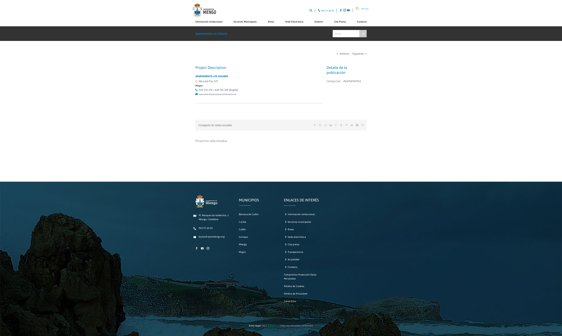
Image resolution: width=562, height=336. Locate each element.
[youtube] (202, 248)
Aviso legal (255, 325)
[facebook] (196, 248)
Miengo (365, 8)
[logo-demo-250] (204, 4)
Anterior (344, 53)
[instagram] (208, 248)
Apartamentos (352, 81)
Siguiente (358, 53)
